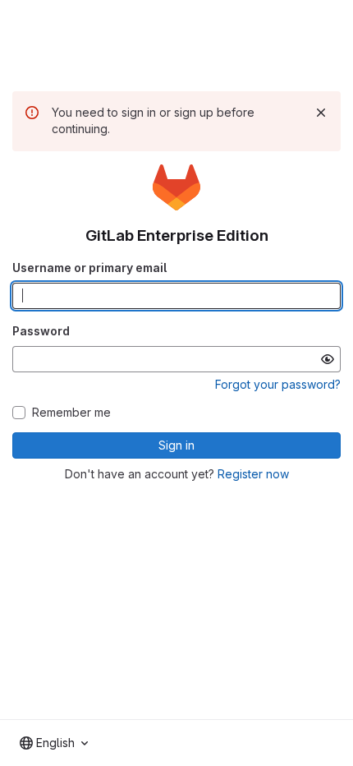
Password (41, 331)
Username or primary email (89, 268)
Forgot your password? (278, 384)
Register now (253, 474)
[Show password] (327, 359)
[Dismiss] (321, 112)
